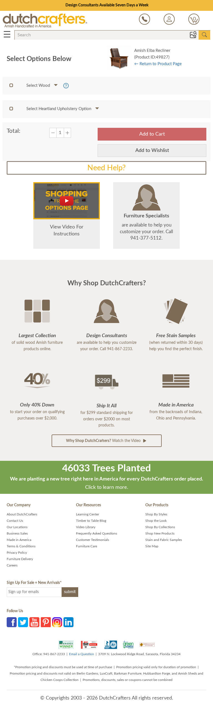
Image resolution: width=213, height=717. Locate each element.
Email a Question (81, 654)
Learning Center (87, 514)
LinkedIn (68, 622)
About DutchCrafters (22, 514)
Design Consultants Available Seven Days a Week (106, 5)
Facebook (12, 622)
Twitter (23, 622)
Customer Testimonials (92, 539)
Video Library (85, 527)
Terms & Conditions (21, 546)
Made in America (19, 539)
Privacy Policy (17, 552)
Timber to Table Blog (91, 520)
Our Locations (17, 527)
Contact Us (15, 520)
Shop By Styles (156, 514)
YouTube (34, 622)
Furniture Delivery (20, 559)
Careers (12, 565)
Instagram (57, 622)
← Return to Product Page (158, 64)
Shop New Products (159, 533)
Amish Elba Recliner (152, 51)
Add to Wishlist (152, 150)
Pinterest (46, 622)
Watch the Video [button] (104, 441)
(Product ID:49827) (151, 57)
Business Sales (17, 533)
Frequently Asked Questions (96, 533)
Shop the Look (156, 520)
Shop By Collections (160, 527)
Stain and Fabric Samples (163, 539)
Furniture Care (86, 546)
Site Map (151, 546)
